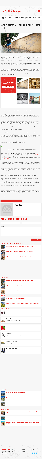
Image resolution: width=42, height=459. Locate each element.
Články (20, 17)
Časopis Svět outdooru (32, 17)
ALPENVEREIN (38, 17)
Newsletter (23, 449)
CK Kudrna (23, 451)
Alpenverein (13, 453)
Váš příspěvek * (3, 226)
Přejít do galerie (8, 86)
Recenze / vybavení (15, 17)
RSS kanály (33, 449)
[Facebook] (32, 453)
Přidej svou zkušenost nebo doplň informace (11, 200)
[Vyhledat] (39, 11)
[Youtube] (36, 453)
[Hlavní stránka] (10, 11)
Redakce (13, 451)
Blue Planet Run (36, 154)
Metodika (22, 17)
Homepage (2, 21)
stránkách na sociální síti (6, 158)
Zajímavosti (10, 21)
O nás (12, 449)
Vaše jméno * (2, 220)
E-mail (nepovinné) (24, 220)
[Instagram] (34, 453)
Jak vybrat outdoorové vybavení (15, 243)
